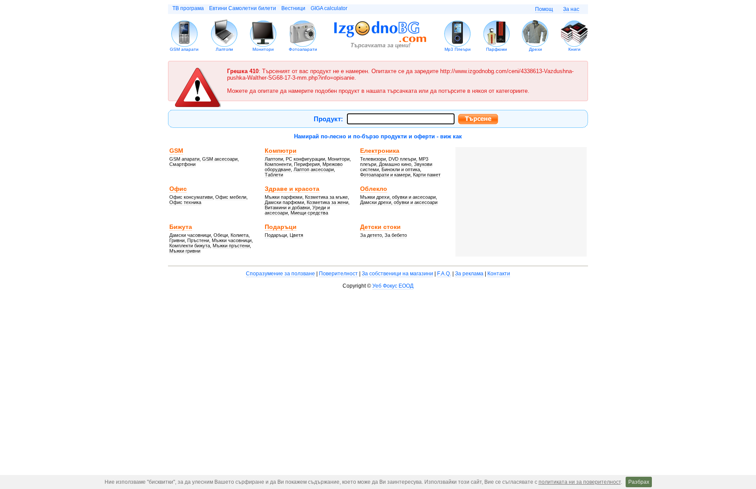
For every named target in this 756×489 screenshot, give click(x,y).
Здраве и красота (292, 188)
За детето (371, 235)
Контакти (498, 274)
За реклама (469, 274)
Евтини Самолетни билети (242, 8)
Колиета (239, 235)
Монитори (263, 49)
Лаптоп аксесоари (314, 169)
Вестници (293, 8)
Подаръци (281, 226)
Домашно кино (395, 164)
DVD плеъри (402, 159)
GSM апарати (184, 49)
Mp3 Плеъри (457, 49)
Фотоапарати (303, 49)
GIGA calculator (329, 8)
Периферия (307, 164)
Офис (178, 188)
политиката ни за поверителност (580, 482)
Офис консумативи (191, 197)
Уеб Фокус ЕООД (392, 286)
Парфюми (496, 49)
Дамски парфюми (284, 202)
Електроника (379, 150)
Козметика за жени (327, 202)
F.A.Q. (444, 274)
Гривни (177, 240)
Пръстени (198, 240)
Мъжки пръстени (231, 245)
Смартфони (182, 164)
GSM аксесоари (220, 159)
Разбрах (638, 482)
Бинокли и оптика (401, 169)
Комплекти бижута (189, 245)
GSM (176, 150)
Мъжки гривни (184, 250)
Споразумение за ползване (280, 274)
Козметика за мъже (326, 197)
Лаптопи (224, 49)
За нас (571, 9)
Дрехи (535, 49)
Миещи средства (309, 212)
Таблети (274, 174)
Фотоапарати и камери (385, 174)
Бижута (180, 226)
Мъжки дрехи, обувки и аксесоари (398, 197)
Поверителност (338, 274)
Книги (574, 49)
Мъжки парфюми (283, 197)
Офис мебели (230, 197)
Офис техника (185, 202)
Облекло (373, 188)
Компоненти (278, 164)
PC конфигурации (305, 159)
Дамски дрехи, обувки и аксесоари (399, 202)
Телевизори (373, 159)
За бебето (396, 235)
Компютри (281, 150)
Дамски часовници (190, 235)
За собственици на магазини (397, 274)
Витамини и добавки (287, 207)
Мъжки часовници (232, 240)
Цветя (296, 235)
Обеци (221, 235)
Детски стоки (380, 226)
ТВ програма (188, 8)
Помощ (544, 9)
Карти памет (427, 174)
